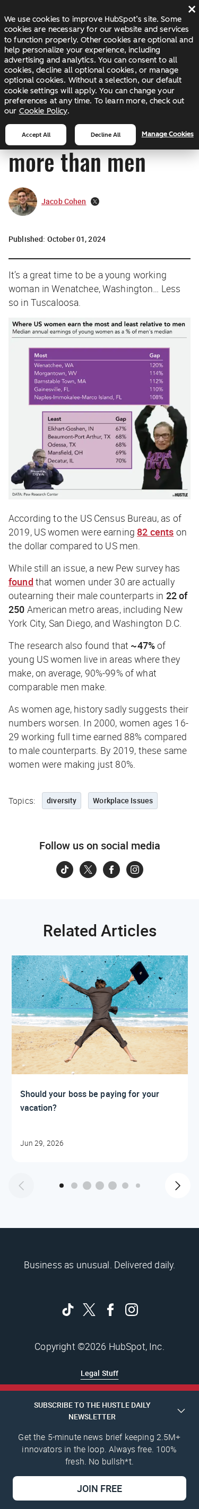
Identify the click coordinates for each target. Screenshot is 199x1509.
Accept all (36, 134)
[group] (99, 1058)
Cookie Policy (43, 111)
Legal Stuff (100, 1373)
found (20, 581)
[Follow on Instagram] (134, 869)
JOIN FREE (99, 1488)
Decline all (105, 134)
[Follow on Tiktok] (64, 869)
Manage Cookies (168, 134)
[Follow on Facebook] (111, 869)
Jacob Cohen (63, 201)
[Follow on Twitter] (88, 869)
